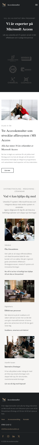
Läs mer (7, 170)
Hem (3, 419)
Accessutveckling (14, 419)
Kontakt (26, 419)
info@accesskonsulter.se (10, 429)
